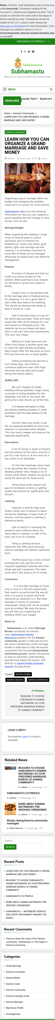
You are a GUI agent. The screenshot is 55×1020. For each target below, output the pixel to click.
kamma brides (23, 674)
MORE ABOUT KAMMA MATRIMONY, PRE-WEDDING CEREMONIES (32, 807)
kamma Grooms (15, 679)
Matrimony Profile (14, 1008)
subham (11, 158)
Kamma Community (15, 132)
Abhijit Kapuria (16, 828)
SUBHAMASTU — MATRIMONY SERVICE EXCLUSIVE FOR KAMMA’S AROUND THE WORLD (26, 914)
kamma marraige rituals (17, 996)
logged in (26, 736)
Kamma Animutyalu (15, 972)
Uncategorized (13, 1014)
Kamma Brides (13, 978)
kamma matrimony (38, 679)
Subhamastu (27, 71)
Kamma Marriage (14, 1002)
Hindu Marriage (13, 966)
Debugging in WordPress (13, 26)
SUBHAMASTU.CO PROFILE (30, 41)
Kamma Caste (13, 984)
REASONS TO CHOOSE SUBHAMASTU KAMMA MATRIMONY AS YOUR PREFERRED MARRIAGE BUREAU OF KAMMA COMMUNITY (32, 775)
